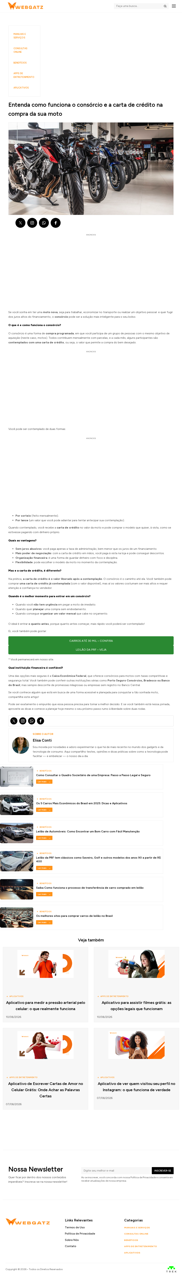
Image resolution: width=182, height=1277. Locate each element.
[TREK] (171, 1269)
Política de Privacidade (80, 1233)
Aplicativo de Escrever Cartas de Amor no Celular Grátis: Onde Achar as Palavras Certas (45, 1089)
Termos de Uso (75, 1227)
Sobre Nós (72, 1240)
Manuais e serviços (20, 36)
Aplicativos (21, 87)
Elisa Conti (42, 740)
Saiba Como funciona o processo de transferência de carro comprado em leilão (90, 887)
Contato (70, 1246)
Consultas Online (20, 50)
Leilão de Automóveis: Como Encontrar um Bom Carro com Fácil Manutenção (88, 831)
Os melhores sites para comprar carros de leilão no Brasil (74, 916)
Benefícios (20, 62)
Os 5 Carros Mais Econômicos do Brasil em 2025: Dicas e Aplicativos (81, 803)
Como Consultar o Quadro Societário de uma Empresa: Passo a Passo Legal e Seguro (93, 775)
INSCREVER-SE (162, 1170)
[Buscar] (165, 6)
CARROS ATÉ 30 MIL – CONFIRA (91, 640)
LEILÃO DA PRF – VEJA (91, 649)
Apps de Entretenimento (24, 75)
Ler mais (44, 781)
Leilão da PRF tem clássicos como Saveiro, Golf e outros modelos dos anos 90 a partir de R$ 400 (98, 859)
